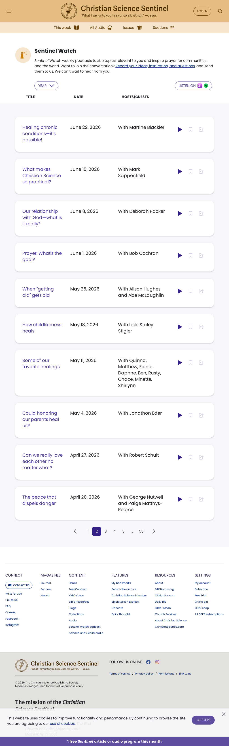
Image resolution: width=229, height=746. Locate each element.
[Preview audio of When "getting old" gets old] (179, 291)
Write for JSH (13, 593)
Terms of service (119, 673)
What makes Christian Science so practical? (41, 175)
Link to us (11, 600)
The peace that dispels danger (39, 500)
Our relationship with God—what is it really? (42, 217)
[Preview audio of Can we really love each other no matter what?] (179, 457)
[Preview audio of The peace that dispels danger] (179, 499)
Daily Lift (160, 601)
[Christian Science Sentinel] (114, 11)
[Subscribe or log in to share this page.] (201, 129)
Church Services (165, 614)
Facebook (11, 618)
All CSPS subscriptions (209, 614)
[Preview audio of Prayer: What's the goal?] (179, 255)
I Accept (203, 720)
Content (77, 575)
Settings (203, 575)
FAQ (8, 606)
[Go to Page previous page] (75, 531)
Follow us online (125, 662)
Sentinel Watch (55, 50)
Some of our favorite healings (41, 363)
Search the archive (124, 589)
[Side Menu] (9, 11)
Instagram (12, 625)
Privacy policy (144, 673)
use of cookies (62, 723)
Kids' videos (76, 595)
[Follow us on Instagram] (157, 662)
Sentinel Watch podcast (84, 626)
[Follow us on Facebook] (148, 662)
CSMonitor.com (165, 595)
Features (120, 575)
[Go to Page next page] (153, 531)
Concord (117, 608)
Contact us (21, 585)
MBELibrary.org (164, 589)
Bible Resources (79, 601)
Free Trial (200, 595)
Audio (73, 620)
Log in (202, 11)
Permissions (166, 673)
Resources (165, 575)
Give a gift (201, 601)
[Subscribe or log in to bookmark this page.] (190, 129)
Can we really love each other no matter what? (42, 461)
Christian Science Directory (129, 595)
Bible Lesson (163, 608)
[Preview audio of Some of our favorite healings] (179, 362)
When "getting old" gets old (38, 292)
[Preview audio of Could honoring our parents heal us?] (179, 415)
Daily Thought (121, 614)
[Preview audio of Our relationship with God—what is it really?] (179, 213)
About (159, 583)
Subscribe (201, 589)
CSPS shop (202, 608)
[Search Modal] (220, 11)
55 (141, 531)
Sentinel (46, 589)
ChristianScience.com (169, 626)
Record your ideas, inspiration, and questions (155, 66)
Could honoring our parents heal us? (40, 419)
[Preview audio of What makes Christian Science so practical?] (179, 171)
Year (42, 85)
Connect (13, 575)
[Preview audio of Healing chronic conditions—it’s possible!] (179, 129)
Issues (73, 583)
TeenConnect (78, 589)
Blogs (72, 608)
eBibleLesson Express (125, 601)
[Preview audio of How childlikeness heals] (179, 327)
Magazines (51, 575)
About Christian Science (171, 620)
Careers (10, 612)
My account (202, 583)
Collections (76, 614)
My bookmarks (121, 583)
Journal (46, 583)
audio (86, 633)
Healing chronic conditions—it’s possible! (39, 133)
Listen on (187, 85)
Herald (45, 595)
